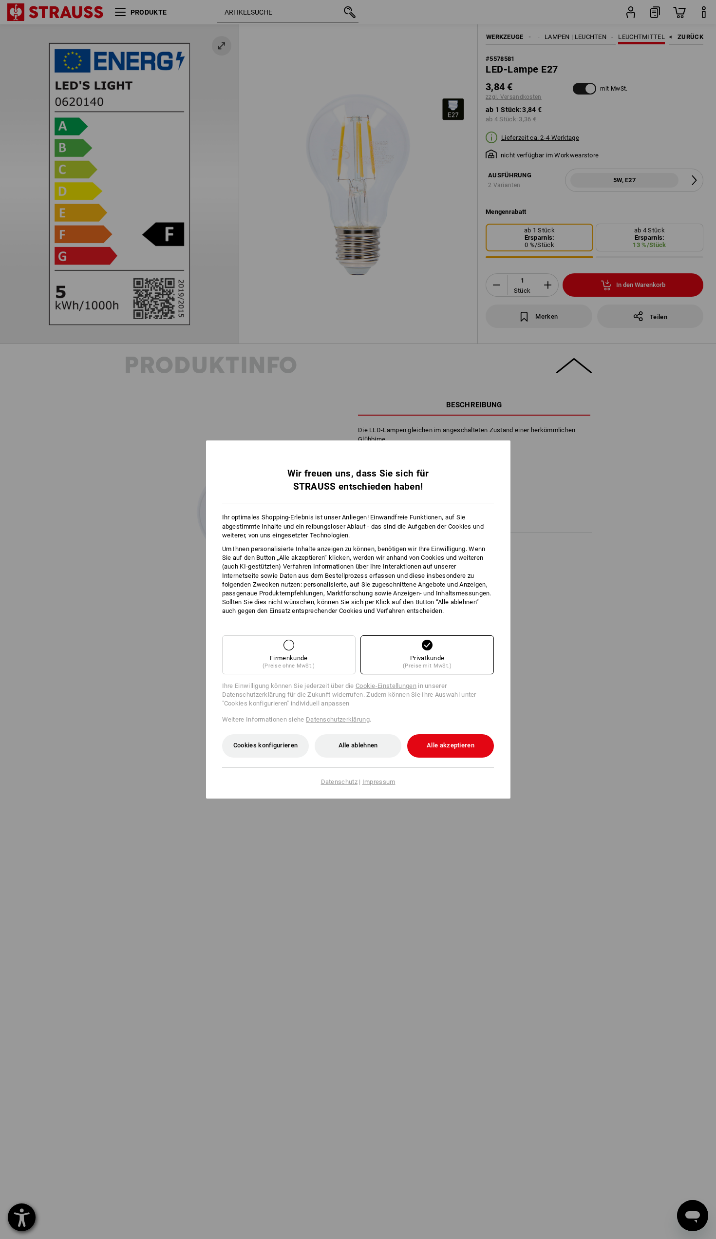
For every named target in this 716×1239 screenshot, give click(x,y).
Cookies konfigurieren (265, 745)
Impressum (379, 781)
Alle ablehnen (358, 745)
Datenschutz (339, 781)
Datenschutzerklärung (338, 719)
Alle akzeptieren (450, 745)
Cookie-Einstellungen (386, 685)
